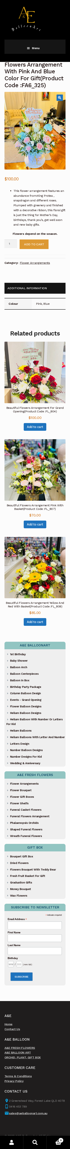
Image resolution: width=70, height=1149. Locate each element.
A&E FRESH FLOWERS (19, 1048)
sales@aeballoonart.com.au (28, 1113)
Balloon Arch (18, 667)
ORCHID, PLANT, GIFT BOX (22, 1057)
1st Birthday (18, 654)
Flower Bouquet (20, 790)
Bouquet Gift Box (21, 856)
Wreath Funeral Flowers (26, 836)
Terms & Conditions (18, 1076)
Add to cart (34, 244)
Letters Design (19, 743)
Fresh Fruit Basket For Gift (27, 876)
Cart (54, 1139)
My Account (11, 1142)
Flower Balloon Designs (25, 706)
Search (35, 1142)
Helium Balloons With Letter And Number (37, 737)
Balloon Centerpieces (24, 673)
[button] (60, 98)
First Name (14, 932)
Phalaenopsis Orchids (24, 823)
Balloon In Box (19, 680)
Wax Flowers (18, 895)
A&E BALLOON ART (17, 1052)
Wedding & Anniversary (25, 763)
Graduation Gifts (21, 882)
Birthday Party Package (25, 687)
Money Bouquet (20, 889)
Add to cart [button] (35, 427)
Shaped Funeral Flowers (26, 829)
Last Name (14, 945)
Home (8, 1024)
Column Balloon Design (25, 693)
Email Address (17, 919)
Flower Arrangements (35, 263)
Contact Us (12, 1029)
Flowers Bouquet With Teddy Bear (33, 869)
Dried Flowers (19, 863)
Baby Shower (19, 660)
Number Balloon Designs (26, 750)
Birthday (13, 958)
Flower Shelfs (19, 803)
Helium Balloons (21, 730)
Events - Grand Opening (25, 700)
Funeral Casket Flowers (25, 809)
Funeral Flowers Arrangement (29, 816)
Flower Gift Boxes (22, 797)
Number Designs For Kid (26, 756)
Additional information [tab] (27, 288)
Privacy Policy (14, 1081)
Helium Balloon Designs (25, 713)
